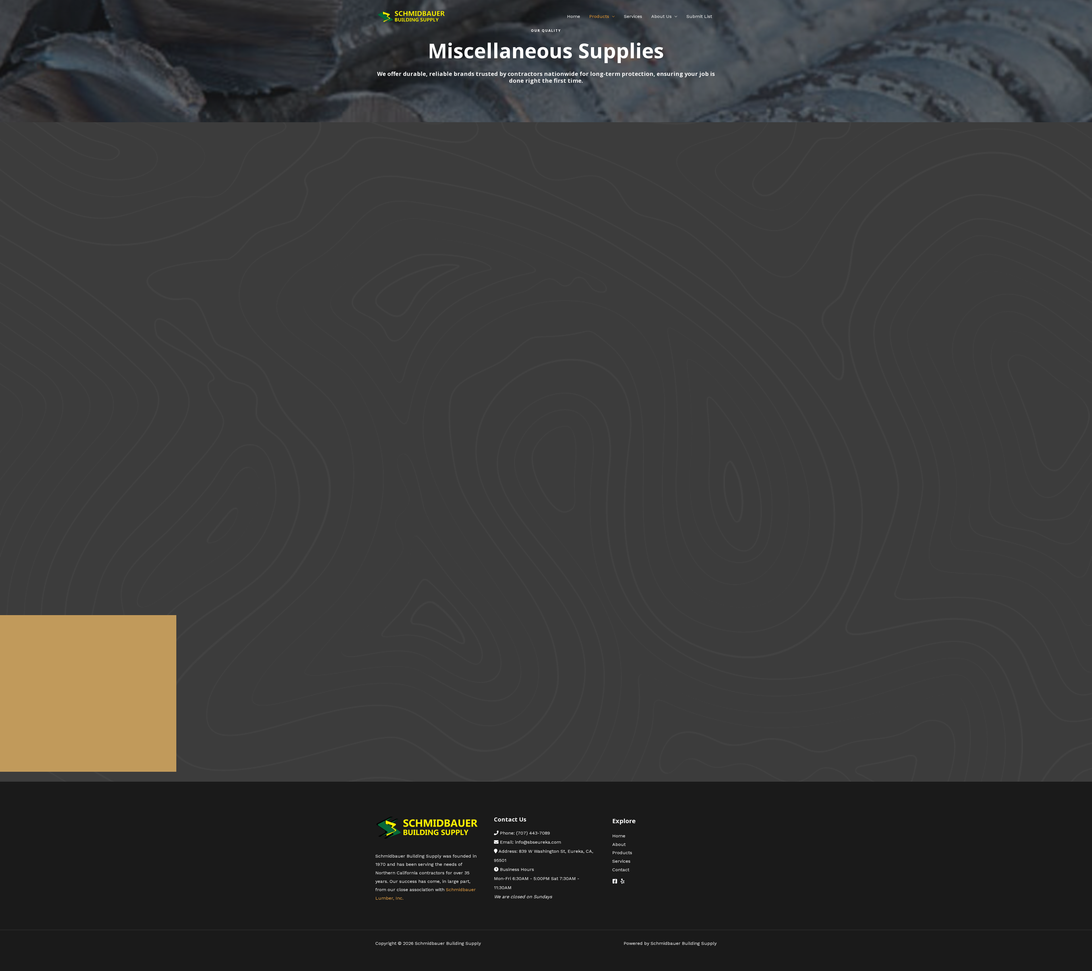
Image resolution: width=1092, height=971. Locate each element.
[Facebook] (614, 881)
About (619, 844)
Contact (620, 869)
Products (599, 16)
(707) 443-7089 (533, 833)
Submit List (699, 16)
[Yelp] (622, 881)
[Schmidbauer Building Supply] (410, 16)
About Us (661, 16)
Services (633, 16)
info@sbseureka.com (538, 842)
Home (573, 16)
